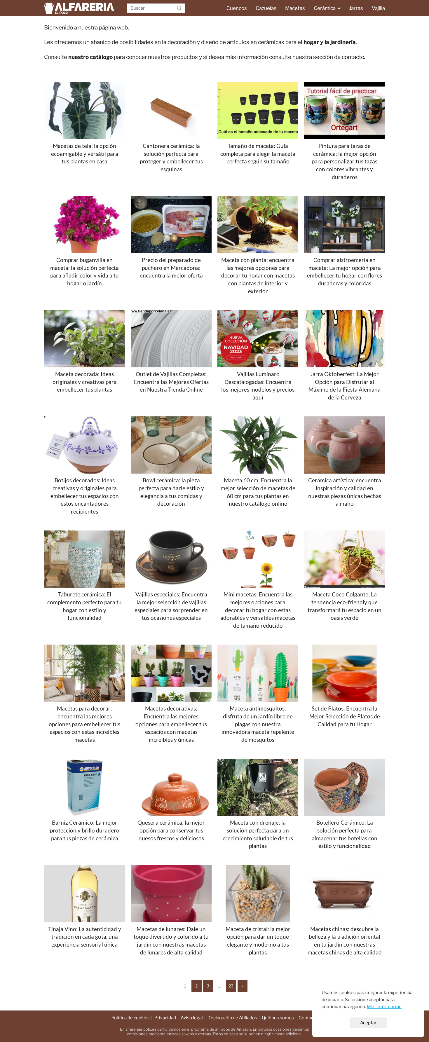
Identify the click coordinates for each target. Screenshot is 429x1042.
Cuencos (236, 8)
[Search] (179, 8)
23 (231, 985)
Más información (384, 1006)
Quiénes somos (278, 1017)
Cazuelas (266, 8)
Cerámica (325, 8)
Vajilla (378, 8)
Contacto (308, 1017)
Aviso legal (192, 1017)
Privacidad (165, 1017)
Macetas (295, 8)
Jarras (356, 8)
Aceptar (368, 1022)
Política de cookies (130, 1017)
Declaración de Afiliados (232, 1017)
